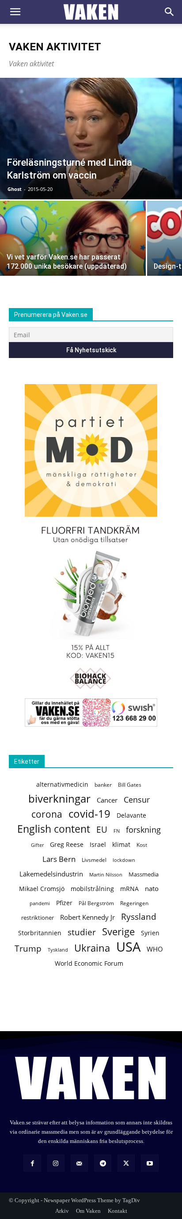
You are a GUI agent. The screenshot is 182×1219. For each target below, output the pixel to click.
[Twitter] (126, 1163)
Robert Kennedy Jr (87, 917)
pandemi (40, 903)
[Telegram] (102, 1163)
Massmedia (144, 874)
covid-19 (89, 814)
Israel (98, 844)
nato (152, 888)
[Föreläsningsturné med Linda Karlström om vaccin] (91, 138)
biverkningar (59, 798)
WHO (155, 949)
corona (46, 814)
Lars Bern (59, 859)
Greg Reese (66, 844)
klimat (121, 844)
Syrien (150, 933)
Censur (137, 799)
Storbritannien (39, 933)
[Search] (169, 12)
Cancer (107, 800)
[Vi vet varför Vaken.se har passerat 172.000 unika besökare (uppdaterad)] (73, 255)
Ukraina (92, 947)
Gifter (37, 845)
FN (117, 830)
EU (101, 829)
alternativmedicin (62, 784)
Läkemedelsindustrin (51, 874)
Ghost (15, 189)
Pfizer (64, 903)
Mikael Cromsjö (41, 888)
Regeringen (134, 903)
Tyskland (58, 949)
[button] (15, 12)
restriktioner (37, 918)
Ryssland (138, 917)
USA (128, 947)
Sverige (118, 931)
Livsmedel (94, 860)
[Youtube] (149, 1163)
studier (82, 932)
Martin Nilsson (105, 875)
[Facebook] (32, 1163)
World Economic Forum (89, 963)
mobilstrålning (92, 889)
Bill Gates (129, 785)
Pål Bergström (96, 903)
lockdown (124, 860)
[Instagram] (55, 1163)
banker (103, 785)
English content (53, 829)
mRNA (129, 888)
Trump (28, 948)
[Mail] (79, 1163)
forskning (143, 829)
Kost (141, 845)
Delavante (131, 815)
